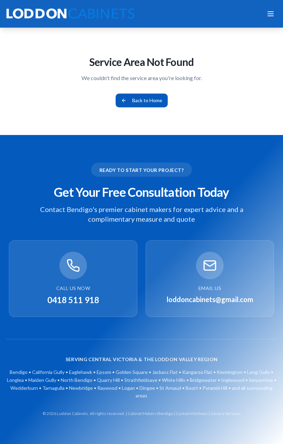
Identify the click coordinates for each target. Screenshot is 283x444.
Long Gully (258, 372)
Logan (128, 388)
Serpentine (261, 380)
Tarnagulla (53, 388)
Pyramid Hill (215, 388)
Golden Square (132, 372)
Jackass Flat (165, 372)
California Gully (48, 372)
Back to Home (147, 100)
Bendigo (19, 372)
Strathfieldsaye (140, 380)
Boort (192, 388)
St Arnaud (170, 388)
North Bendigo (76, 380)
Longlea (15, 380)
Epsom (104, 372)
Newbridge (81, 388)
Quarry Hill (108, 380)
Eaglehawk (80, 372)
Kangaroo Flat (197, 372)
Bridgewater (203, 380)
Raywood (107, 388)
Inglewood (232, 380)
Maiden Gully (42, 380)
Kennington (230, 372)
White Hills (173, 380)
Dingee (147, 388)
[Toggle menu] (270, 14)
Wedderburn (24, 388)
